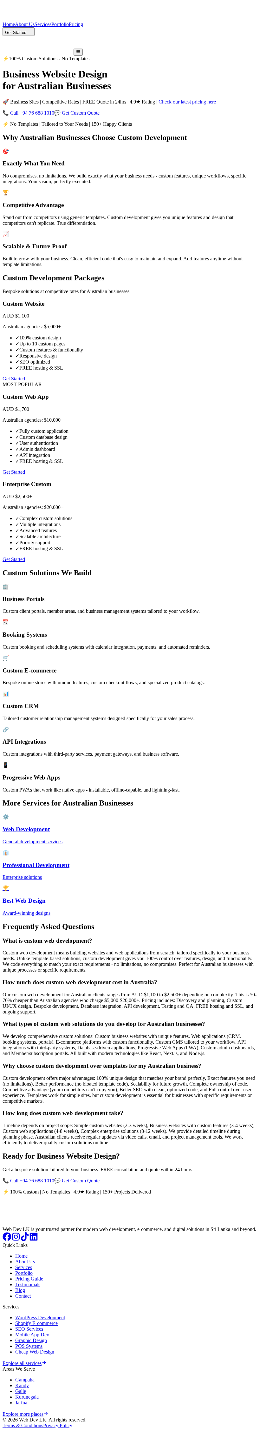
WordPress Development (40, 1317)
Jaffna (21, 1402)
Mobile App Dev (32, 1334)
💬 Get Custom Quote (77, 113)
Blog (20, 1290)
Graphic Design (31, 1340)
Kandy (22, 1385)
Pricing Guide (29, 1278)
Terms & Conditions (23, 1425)
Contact (23, 1296)
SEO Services (29, 1329)
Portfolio (60, 24)
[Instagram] (15, 1239)
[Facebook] (7, 1239)
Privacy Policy (57, 1425)
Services (43, 24)
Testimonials (27, 1284)
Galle (20, 1391)
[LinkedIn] (33, 1239)
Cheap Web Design (34, 1351)
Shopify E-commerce (36, 1323)
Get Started (14, 378)
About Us (25, 24)
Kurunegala (27, 1397)
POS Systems (28, 1346)
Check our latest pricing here (187, 101)
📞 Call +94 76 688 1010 (28, 113)
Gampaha (25, 1379)
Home (9, 24)
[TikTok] (24, 1239)
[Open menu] (78, 52)
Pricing (76, 24)
